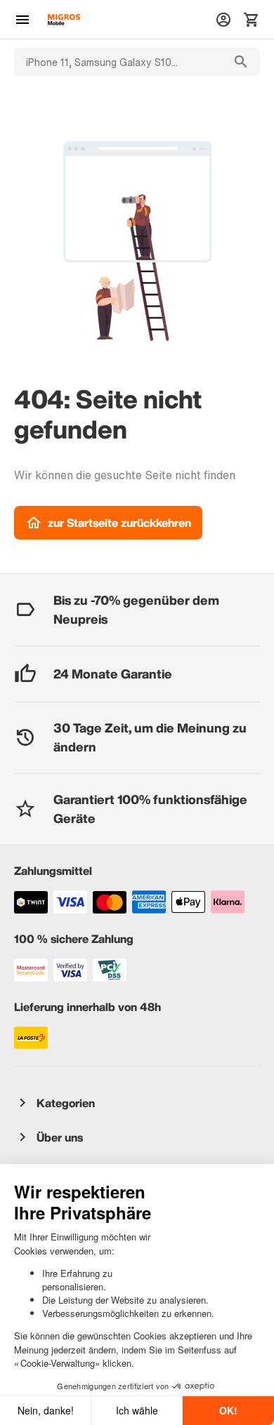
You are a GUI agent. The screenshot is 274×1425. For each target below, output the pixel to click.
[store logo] (64, 19)
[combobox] (118, 61)
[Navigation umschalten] (22, 19)
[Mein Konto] (223, 19)
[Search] (241, 62)
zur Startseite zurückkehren (119, 522)
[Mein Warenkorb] (251, 19)
